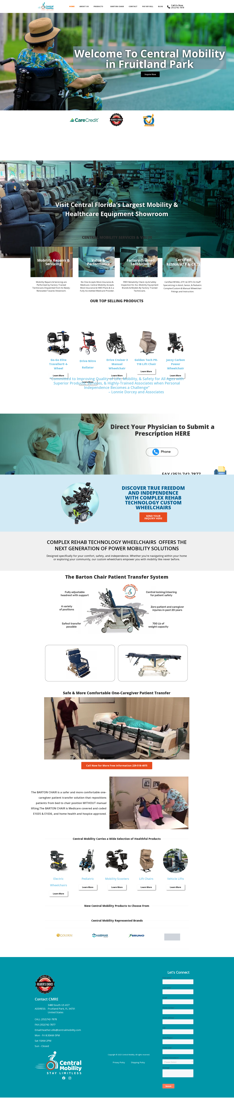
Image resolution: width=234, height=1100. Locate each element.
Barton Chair (117, 6)
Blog (160, 6)
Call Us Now (177, 5)
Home (72, 6)
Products (98, 6)
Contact (133, 6)
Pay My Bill (147, 6)
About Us (84, 6)
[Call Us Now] (168, 6)
